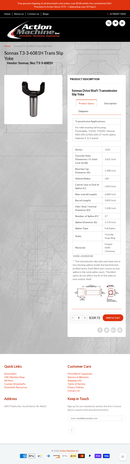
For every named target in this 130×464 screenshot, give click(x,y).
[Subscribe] (121, 418)
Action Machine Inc (69, 450)
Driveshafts (10, 373)
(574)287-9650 (118, 13)
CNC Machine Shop (14, 377)
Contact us (33, 13)
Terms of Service (76, 383)
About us (19, 13)
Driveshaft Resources (15, 387)
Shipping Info (75, 380)
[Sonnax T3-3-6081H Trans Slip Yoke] (33, 99)
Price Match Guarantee (80, 373)
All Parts (8, 380)
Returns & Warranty (78, 377)
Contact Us (74, 390)
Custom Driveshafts (15, 383)
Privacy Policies (76, 387)
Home (7, 13)
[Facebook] (71, 430)
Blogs (46, 13)
